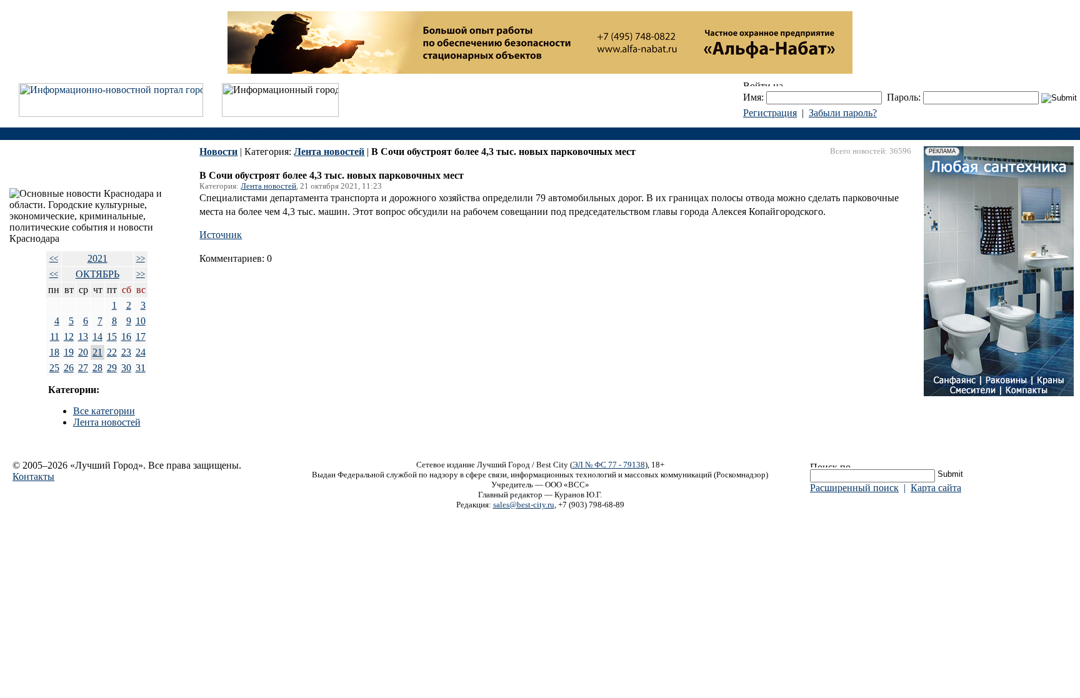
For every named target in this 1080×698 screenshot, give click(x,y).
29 (112, 367)
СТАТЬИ (239, 133)
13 (83, 336)
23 (126, 352)
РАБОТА (348, 133)
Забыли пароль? (843, 112)
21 (97, 352)
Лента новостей (107, 422)
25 (54, 367)
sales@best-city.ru (523, 504)
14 (97, 336)
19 (69, 352)
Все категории (104, 411)
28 (97, 367)
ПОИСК (1057, 133)
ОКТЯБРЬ (97, 274)
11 (54, 336)
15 (112, 336)
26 (69, 367)
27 (83, 367)
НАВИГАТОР (190, 133)
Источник (220, 234)
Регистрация (770, 112)
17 (141, 336)
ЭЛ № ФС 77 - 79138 (608, 464)
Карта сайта (936, 487)
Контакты (33, 476)
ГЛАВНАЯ (136, 133)
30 (126, 367)
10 (141, 321)
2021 (98, 258)
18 (54, 352)
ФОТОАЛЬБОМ (294, 133)
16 (126, 336)
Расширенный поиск (854, 487)
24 (141, 352)
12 (69, 336)
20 (83, 352)
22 (112, 352)
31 (141, 367)
